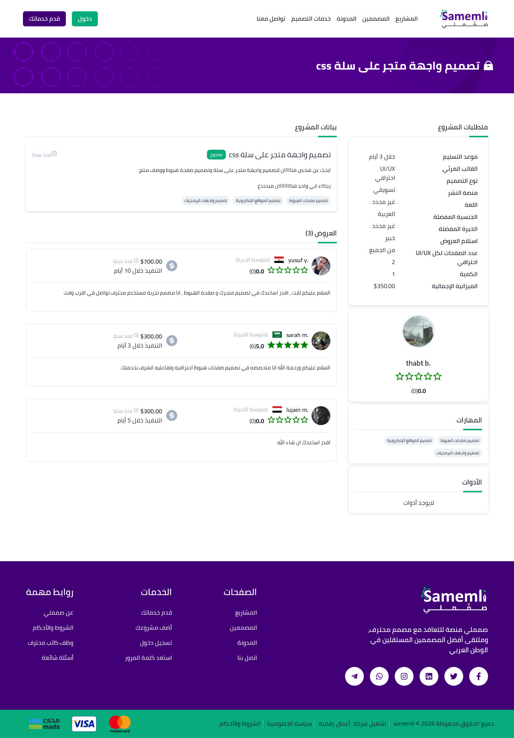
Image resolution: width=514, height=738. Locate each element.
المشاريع (406, 18)
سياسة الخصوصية (289, 724)
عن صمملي (58, 612)
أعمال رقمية (334, 724)
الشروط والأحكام (53, 627)
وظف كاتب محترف (50, 642)
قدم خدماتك (156, 612)
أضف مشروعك (153, 627)
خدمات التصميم (311, 18)
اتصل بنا (247, 657)
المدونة (346, 18)
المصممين (375, 18)
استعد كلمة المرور (148, 657)
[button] (418, 331)
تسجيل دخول (156, 642)
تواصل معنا (271, 18)
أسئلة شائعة (57, 657)
